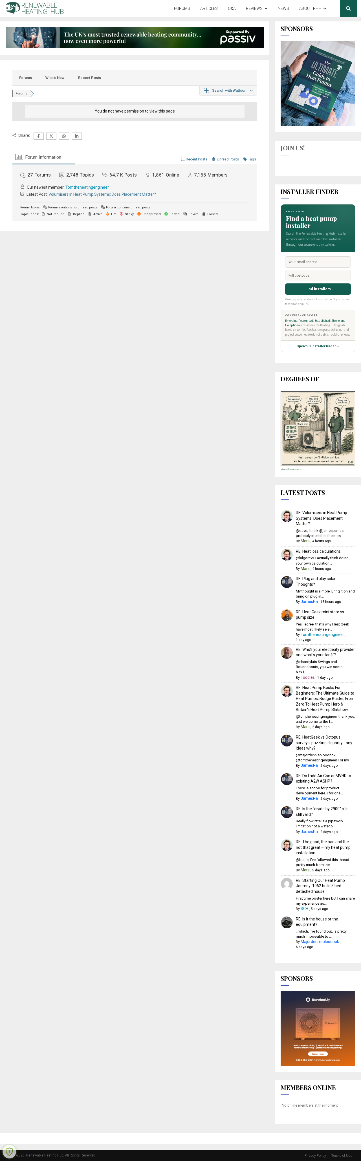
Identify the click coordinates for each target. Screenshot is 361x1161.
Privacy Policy (315, 1156)
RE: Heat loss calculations (318, 551)
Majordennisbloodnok (320, 941)
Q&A (232, 8)
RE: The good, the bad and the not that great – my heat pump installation (323, 847)
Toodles (308, 677)
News (283, 8)
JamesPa (309, 601)
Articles (209, 8)
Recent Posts (89, 78)
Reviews (254, 8)
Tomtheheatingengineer (87, 187)
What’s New (55, 78)
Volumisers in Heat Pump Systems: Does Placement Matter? (102, 194)
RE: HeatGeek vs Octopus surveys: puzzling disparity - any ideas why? (324, 742)
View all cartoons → (291, 469)
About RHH (310, 8)
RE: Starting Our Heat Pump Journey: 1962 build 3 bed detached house (320, 886)
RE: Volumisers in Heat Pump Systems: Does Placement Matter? (321, 518)
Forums (182, 8)
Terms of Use (341, 1156)
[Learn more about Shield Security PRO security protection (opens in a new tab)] (9, 1151)
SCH (304, 908)
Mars (305, 541)
